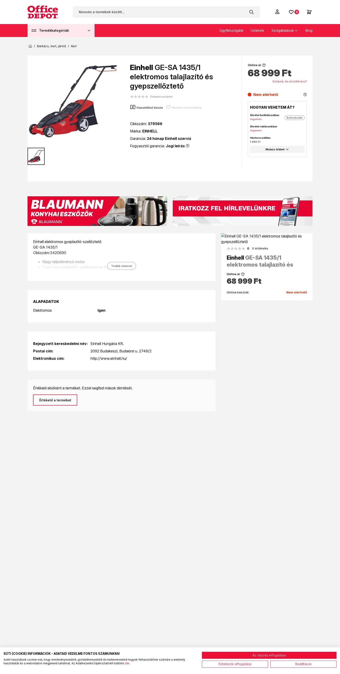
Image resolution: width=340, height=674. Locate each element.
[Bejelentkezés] (278, 11)
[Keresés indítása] (251, 12)
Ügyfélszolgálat (231, 30)
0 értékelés (257, 248)
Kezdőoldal (30, 46)
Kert (74, 46)
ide (127, 663)
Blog (309, 30)
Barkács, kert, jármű (51, 46)
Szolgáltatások (283, 30)
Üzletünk (257, 30)
